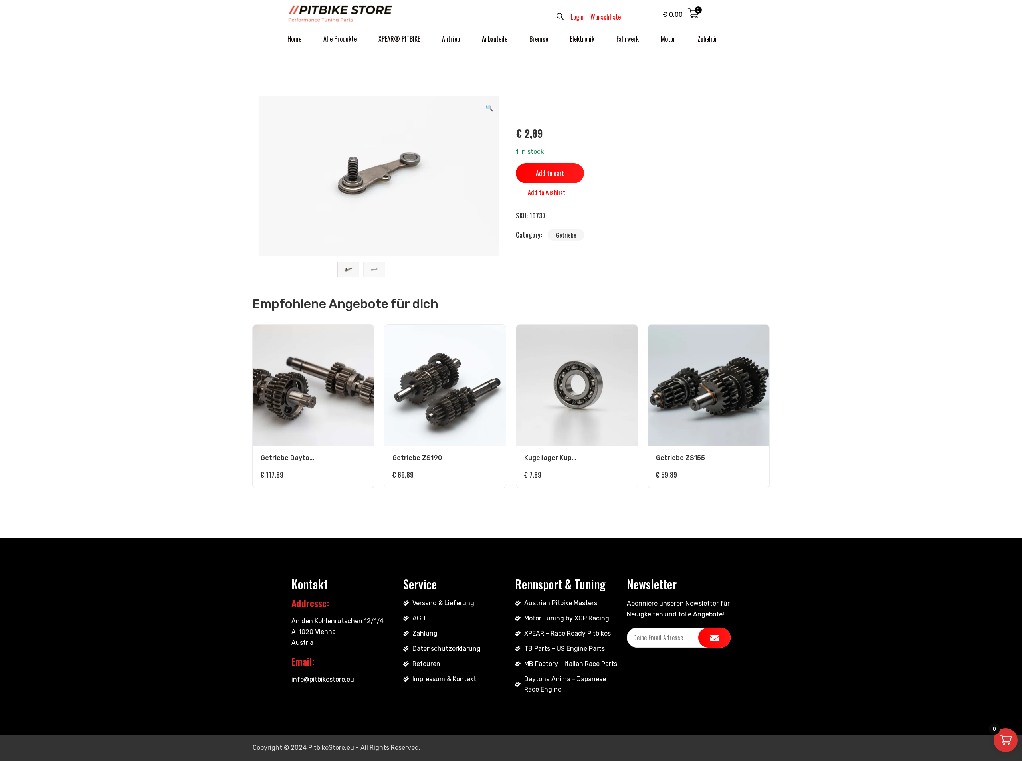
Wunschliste (605, 17)
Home (294, 39)
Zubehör (707, 39)
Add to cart (550, 173)
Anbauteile (494, 39)
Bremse (538, 39)
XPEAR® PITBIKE (399, 39)
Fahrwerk (627, 39)
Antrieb (451, 39)
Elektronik (582, 39)
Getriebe (566, 234)
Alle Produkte (340, 39)
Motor (668, 39)
